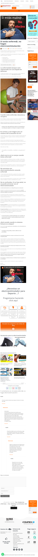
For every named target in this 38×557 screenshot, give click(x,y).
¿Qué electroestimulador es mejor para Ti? (8, 3)
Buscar (14, 8)
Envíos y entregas (16, 537)
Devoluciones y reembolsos (18, 538)
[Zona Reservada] (22, 307)
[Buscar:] (33, 47)
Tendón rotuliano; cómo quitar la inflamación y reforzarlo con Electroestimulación (20, 364)
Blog (3, 14)
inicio (1, 14)
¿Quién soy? (15, 545)
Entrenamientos (13, 309)
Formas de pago (16, 535)
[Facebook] (19, 549)
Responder (3, 403)
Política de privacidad (17, 541)
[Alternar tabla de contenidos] (13, 65)
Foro (5, 309)
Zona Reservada (21, 309)
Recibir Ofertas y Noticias (17, 533)
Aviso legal (15, 542)
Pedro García (5, 407)
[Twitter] (22, 549)
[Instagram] (14, 549)
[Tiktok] (17, 549)
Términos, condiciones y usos (18, 543)
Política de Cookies (16, 539)
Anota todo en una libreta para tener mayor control (6, 364)
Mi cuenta (15, 534)
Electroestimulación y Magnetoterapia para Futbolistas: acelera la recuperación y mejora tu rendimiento (5, 379)
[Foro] (4, 307)
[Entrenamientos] (13, 307)
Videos (6, 14)
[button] (19, 11)
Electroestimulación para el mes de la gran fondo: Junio (19, 378)
